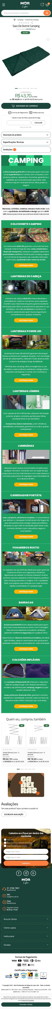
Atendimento (13, 889)
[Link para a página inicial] (14, 20)
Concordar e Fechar (25, 1004)
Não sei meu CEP (25, 127)
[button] (18, 112)
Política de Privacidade (28, 1000)
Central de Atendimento (42, 4)
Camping (20, 20)
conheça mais (26, 265)
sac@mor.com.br (13, 896)
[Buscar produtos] (46, 13)
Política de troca (38, 112)
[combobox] (26, 13)
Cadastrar (26, 863)
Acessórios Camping (31, 20)
